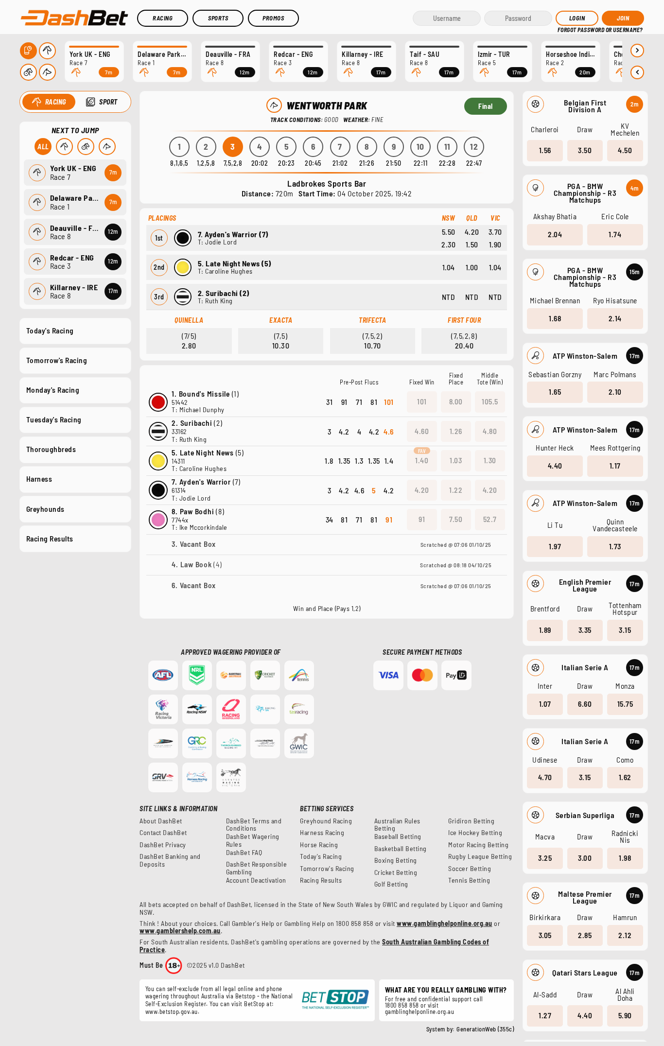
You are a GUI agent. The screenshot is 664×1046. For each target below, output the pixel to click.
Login (577, 18)
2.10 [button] (615, 391)
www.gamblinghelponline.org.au (444, 923)
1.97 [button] (555, 546)
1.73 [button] (615, 546)
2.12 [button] (624, 935)
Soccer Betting (469, 868)
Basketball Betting (400, 849)
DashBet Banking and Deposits (170, 860)
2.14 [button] (615, 318)
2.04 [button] (555, 234)
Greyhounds (45, 509)
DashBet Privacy (163, 845)
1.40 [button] (421, 460)
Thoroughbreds (51, 449)
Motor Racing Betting (478, 845)
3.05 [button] (545, 935)
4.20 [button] (422, 490)
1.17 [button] (615, 465)
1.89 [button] (545, 630)
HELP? (564, 29)
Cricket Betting (396, 872)
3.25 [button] (545, 858)
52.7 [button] (490, 519)
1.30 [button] (490, 460)
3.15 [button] (625, 630)
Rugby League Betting (480, 856)
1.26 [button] (456, 431)
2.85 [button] (585, 935)
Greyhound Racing (326, 821)
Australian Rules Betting (397, 825)
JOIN (623, 18)
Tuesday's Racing (54, 419)
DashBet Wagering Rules (253, 840)
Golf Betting (391, 884)
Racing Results (49, 538)
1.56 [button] (545, 150)
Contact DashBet (163, 833)
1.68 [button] (555, 318)
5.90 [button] (625, 1015)
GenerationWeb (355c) (485, 1029)
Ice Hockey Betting (475, 833)
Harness (39, 478)
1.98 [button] (625, 858)
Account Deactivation (256, 880)
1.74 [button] (615, 234)
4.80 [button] (490, 431)
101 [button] (422, 401)
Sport (108, 102)
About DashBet (161, 821)
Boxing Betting (395, 860)
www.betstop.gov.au (171, 1011)
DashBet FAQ (244, 852)
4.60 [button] (422, 431)
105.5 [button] (490, 401)
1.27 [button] (545, 1015)
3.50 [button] (585, 150)
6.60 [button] (585, 703)
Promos (273, 18)
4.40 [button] (555, 465)
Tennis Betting (469, 880)
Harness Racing (322, 833)
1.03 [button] (456, 460)
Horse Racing (319, 845)
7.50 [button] (455, 519)
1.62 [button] (625, 777)
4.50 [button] (625, 150)
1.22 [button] (455, 490)
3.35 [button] (585, 630)
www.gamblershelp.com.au (180, 930)
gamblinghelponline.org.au (419, 1011)
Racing (163, 18)
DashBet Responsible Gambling (256, 868)
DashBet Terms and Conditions (254, 825)
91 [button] (422, 519)
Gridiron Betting (471, 821)
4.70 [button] (545, 777)
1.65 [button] (555, 391)
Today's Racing (50, 330)
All (43, 146)
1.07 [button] (545, 703)
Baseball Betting (397, 836)
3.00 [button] (585, 858)
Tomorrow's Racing (56, 360)
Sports (218, 18)
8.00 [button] (456, 401)
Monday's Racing (53, 389)
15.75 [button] (625, 703)
